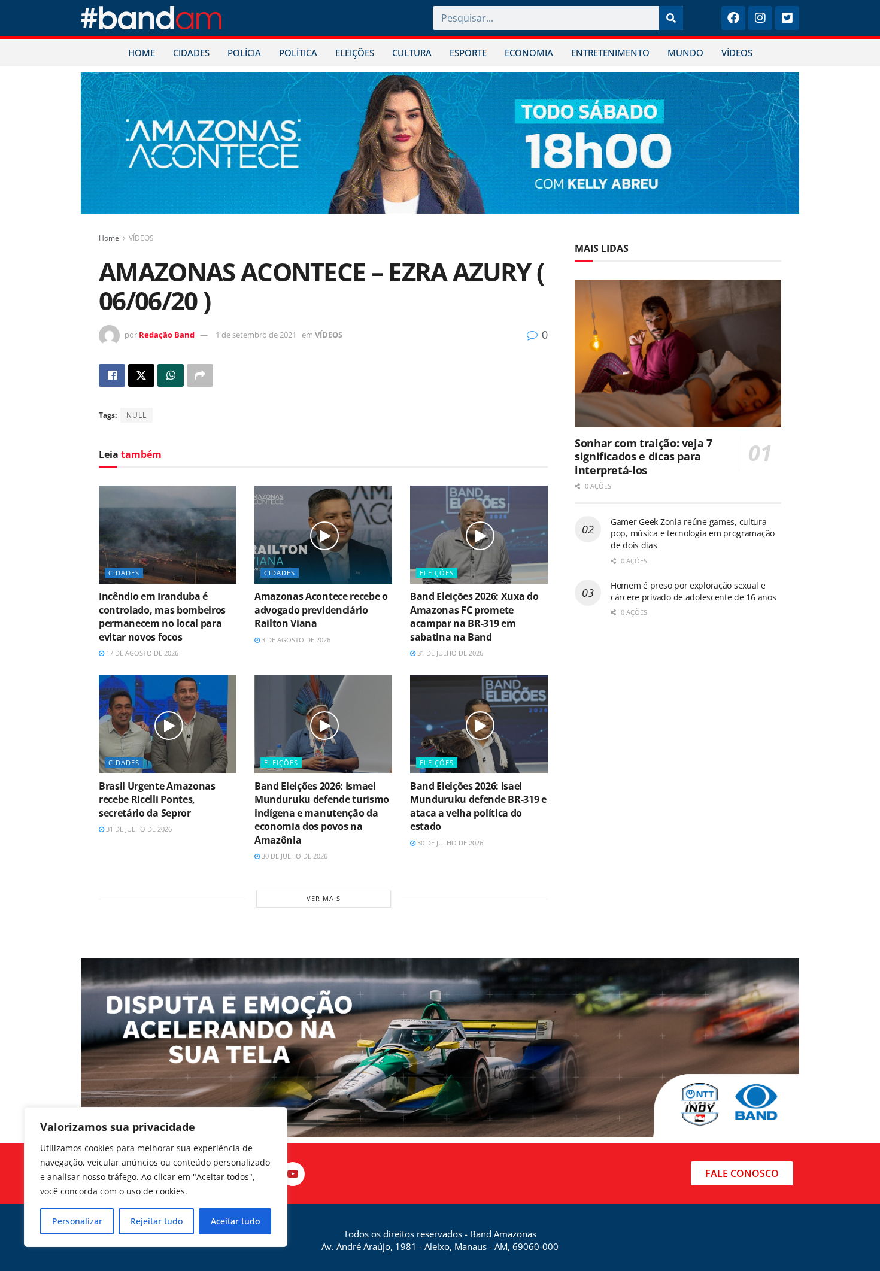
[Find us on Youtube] (293, 1174)
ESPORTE (468, 53)
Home (109, 238)
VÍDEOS (736, 53)
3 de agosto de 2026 (295, 639)
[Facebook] (733, 18)
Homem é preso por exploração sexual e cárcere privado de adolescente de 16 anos (693, 591)
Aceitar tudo (235, 1221)
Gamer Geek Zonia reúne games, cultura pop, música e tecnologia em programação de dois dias (693, 533)
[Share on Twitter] (141, 375)
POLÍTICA (298, 53)
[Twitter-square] (787, 18)
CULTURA (412, 53)
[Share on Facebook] (112, 375)
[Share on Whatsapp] (170, 375)
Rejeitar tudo (157, 1221)
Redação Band (167, 334)
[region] (155, 1177)
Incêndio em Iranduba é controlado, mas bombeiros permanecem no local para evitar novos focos (162, 616)
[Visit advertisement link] (440, 143)
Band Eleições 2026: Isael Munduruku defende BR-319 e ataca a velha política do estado (478, 806)
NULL (136, 415)
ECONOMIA (529, 53)
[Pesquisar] (671, 18)
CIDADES (191, 53)
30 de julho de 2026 (293, 855)
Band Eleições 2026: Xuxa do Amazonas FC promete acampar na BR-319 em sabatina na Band (474, 616)
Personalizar (77, 1221)
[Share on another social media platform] (200, 375)
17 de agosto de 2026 (141, 652)
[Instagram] (760, 18)
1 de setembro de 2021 (256, 334)
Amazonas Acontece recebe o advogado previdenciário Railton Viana (321, 610)
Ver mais (324, 898)
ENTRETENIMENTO (610, 53)
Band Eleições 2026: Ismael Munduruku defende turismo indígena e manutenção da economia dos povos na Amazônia (321, 813)
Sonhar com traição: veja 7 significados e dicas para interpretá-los (643, 456)
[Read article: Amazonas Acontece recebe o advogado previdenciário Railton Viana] (323, 535)
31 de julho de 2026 (449, 652)
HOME (141, 53)
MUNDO (685, 53)
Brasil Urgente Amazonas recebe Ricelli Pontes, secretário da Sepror (157, 799)
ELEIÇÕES (354, 53)
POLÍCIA (244, 53)
